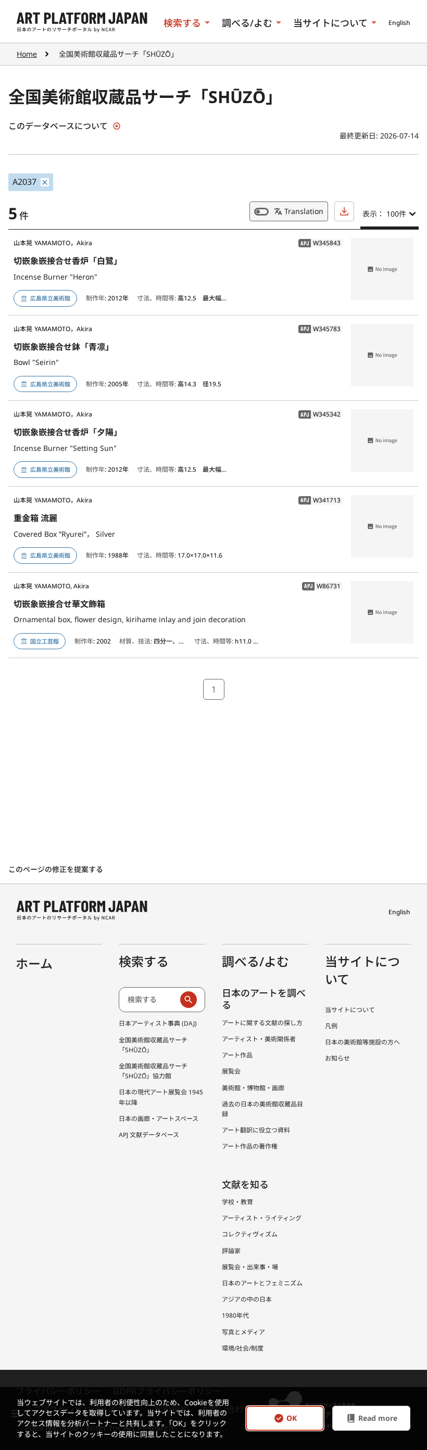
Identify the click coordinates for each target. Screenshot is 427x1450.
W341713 (319, 500)
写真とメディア (243, 1332)
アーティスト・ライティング (262, 1218)
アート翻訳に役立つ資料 (256, 1130)
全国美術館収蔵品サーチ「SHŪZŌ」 (153, 1045)
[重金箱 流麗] (382, 526)
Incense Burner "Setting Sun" (65, 448)
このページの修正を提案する (56, 869)
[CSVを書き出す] (344, 211)
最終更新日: (360, 136)
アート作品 (237, 1055)
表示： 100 (384, 214)
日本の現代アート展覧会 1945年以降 (161, 1097)
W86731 (321, 586)
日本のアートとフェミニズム (262, 1283)
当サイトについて (330, 23)
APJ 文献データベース (149, 1134)
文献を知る (245, 1184)
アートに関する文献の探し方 (262, 1022)
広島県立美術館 (50, 298)
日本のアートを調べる (264, 999)
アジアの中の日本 (247, 1299)
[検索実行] (188, 999)
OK (291, 1418)
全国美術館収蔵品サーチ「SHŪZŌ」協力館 (153, 1071)
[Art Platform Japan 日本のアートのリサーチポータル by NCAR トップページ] (82, 22)
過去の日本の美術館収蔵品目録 (262, 1109)
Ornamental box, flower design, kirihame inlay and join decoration (130, 619)
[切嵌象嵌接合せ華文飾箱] (382, 612)
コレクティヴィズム (250, 1234)
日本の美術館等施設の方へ (362, 1042)
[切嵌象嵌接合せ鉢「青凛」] (382, 355)
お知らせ (337, 1058)
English (399, 22)
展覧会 (231, 1071)
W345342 (319, 414)
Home (27, 54)
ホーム (34, 963)
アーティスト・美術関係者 (259, 1039)
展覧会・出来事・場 (250, 1267)
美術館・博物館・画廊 (253, 1087)
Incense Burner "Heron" (55, 277)
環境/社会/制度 (242, 1348)
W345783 (319, 329)
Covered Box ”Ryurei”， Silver (64, 534)
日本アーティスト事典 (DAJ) (158, 1023)
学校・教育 (237, 1201)
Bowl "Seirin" (36, 362)
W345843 (319, 243)
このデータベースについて (58, 126)
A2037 (24, 181)
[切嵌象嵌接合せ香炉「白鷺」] (382, 269)
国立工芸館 (44, 641)
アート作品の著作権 (250, 1146)
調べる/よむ (247, 23)
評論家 (231, 1250)
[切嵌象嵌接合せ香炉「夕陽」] (382, 440)
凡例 (331, 1026)
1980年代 (235, 1315)
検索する (182, 23)
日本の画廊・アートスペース (158, 1118)
